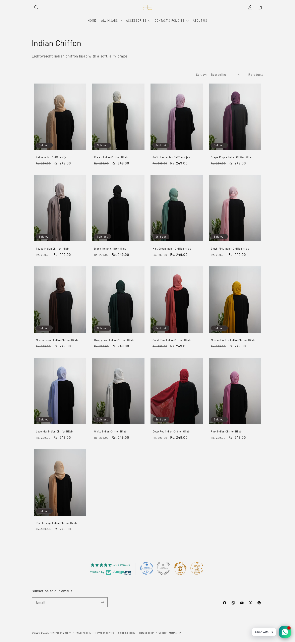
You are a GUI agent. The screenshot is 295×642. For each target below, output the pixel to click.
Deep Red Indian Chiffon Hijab (171, 431)
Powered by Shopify (60, 632)
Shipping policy (126, 632)
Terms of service (104, 632)
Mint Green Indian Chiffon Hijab (172, 248)
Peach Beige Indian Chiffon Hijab (56, 523)
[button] (36, 7)
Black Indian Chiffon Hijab (110, 248)
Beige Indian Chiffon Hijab (52, 157)
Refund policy (147, 632)
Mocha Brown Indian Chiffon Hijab (57, 340)
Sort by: (201, 74)
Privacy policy (83, 632)
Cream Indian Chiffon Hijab (111, 157)
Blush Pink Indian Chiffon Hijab (230, 248)
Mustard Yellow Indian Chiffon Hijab (233, 340)
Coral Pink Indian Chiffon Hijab (172, 340)
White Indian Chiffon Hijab (110, 431)
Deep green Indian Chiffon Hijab (114, 340)
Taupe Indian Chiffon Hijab (52, 248)
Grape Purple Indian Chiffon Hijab (231, 157)
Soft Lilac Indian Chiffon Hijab (171, 157)
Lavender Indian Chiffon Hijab (54, 431)
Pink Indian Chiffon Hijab (226, 431)
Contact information (170, 632)
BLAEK (45, 632)
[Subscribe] (102, 602)
